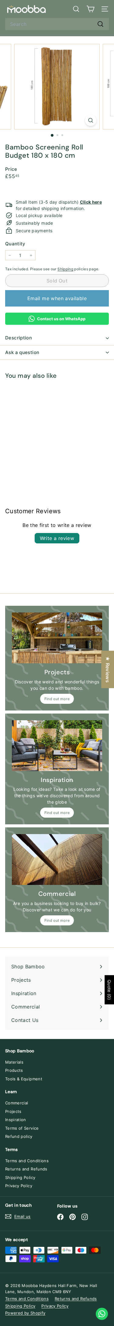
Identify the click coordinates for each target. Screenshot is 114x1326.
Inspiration (15, 1119)
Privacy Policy (18, 1185)
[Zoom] (90, 120)
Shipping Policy (20, 1177)
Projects (13, 1111)
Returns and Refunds (26, 1168)
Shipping (65, 269)
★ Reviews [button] (108, 669)
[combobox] (57, 24)
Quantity (15, 244)
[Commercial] (57, 859)
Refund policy (19, 1136)
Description (18, 338)
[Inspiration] (57, 745)
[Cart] (90, 9)
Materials (14, 1062)
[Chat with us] (102, 1314)
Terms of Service (22, 1128)
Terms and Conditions (27, 1160)
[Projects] (57, 637)
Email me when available (57, 298)
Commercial (16, 1102)
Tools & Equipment (23, 1078)
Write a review (57, 538)
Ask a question (22, 352)
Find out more (57, 698)
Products (14, 1070)
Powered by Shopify (25, 1312)
